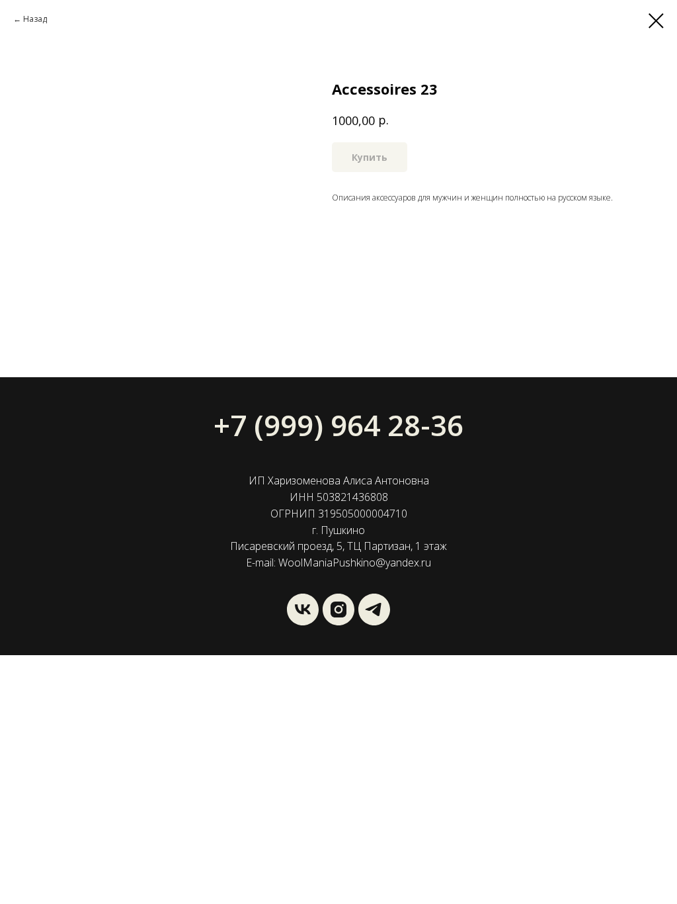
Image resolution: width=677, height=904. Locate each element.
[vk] (303, 609)
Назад (35, 18)
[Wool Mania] (374, 609)
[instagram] (338, 609)
